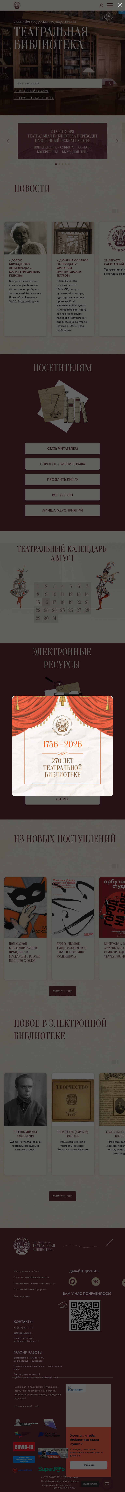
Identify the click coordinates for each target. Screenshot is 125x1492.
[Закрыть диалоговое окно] (119, 5)
